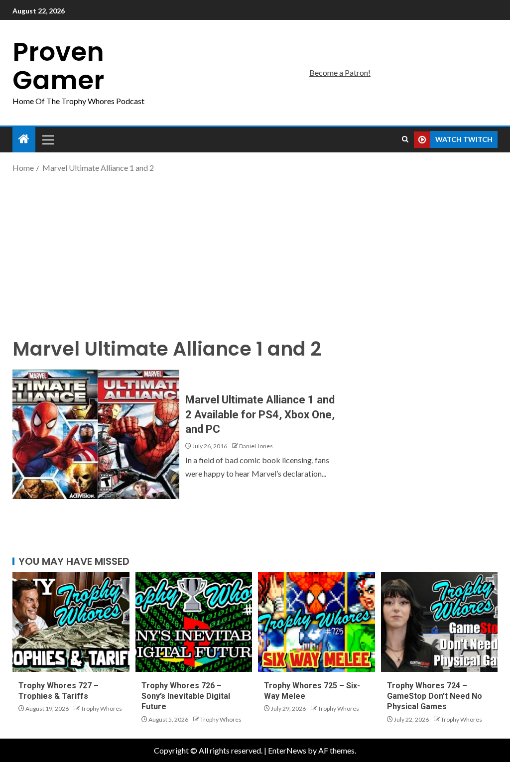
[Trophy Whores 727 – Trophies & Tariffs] (70, 622)
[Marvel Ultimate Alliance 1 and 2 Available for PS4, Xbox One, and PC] (95, 434)
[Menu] (47, 139)
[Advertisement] (255, 254)
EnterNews (287, 750)
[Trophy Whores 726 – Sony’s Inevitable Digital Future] (194, 622)
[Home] (23, 139)
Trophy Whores (101, 708)
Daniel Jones (256, 446)
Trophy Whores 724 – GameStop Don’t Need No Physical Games (434, 696)
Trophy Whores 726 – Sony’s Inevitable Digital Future (185, 696)
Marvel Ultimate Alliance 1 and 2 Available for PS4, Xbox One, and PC (260, 414)
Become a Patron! (340, 72)
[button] (47, 139)
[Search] (405, 139)
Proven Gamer (58, 65)
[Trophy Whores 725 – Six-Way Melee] (316, 622)
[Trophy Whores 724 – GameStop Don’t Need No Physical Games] (439, 622)
